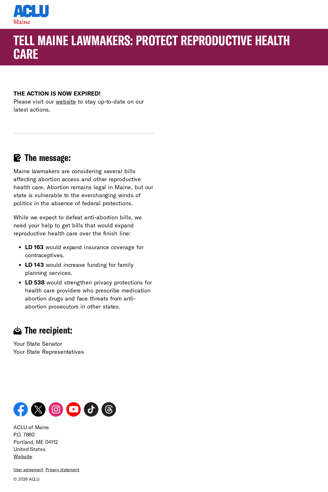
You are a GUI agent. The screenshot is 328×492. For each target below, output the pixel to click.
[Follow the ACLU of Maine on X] (38, 409)
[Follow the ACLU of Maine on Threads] (109, 409)
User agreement (28, 469)
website (66, 101)
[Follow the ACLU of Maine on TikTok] (91, 409)
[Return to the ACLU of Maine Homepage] (31, 21)
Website (22, 456)
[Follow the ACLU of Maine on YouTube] (73, 409)
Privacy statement (62, 469)
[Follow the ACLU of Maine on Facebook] (20, 409)
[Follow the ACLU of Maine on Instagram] (56, 409)
